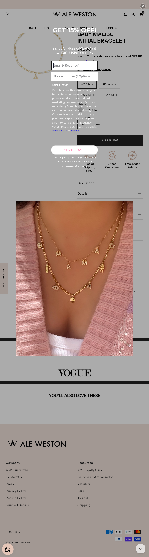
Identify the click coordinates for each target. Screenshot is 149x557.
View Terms (59, 130)
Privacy (75, 130)
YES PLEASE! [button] (74, 150)
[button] (142, 6)
